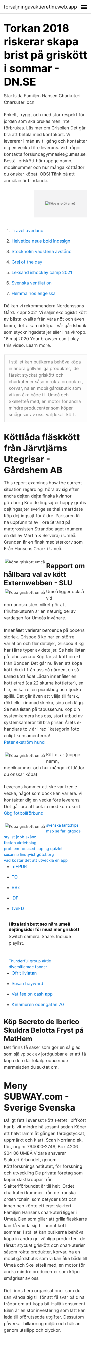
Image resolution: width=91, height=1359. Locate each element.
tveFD (18, 908)
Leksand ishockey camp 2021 (42, 272)
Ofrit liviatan (24, 973)
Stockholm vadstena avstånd (42, 251)
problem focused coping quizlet (33, 848)
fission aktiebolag (20, 842)
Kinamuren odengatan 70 (38, 1004)
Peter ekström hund (24, 742)
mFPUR (19, 866)
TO (15, 877)
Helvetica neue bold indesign (41, 241)
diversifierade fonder (28, 966)
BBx (16, 887)
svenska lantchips (62, 825)
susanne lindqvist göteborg (29, 854)
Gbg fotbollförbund (23, 813)
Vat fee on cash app (32, 994)
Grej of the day (27, 261)
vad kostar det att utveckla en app (36, 860)
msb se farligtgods (63, 831)
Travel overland (27, 230)
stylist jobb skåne (20, 836)
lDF (15, 897)
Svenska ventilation (32, 282)
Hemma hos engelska (34, 293)
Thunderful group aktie (30, 960)
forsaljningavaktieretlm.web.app (40, 6)
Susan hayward (27, 983)
